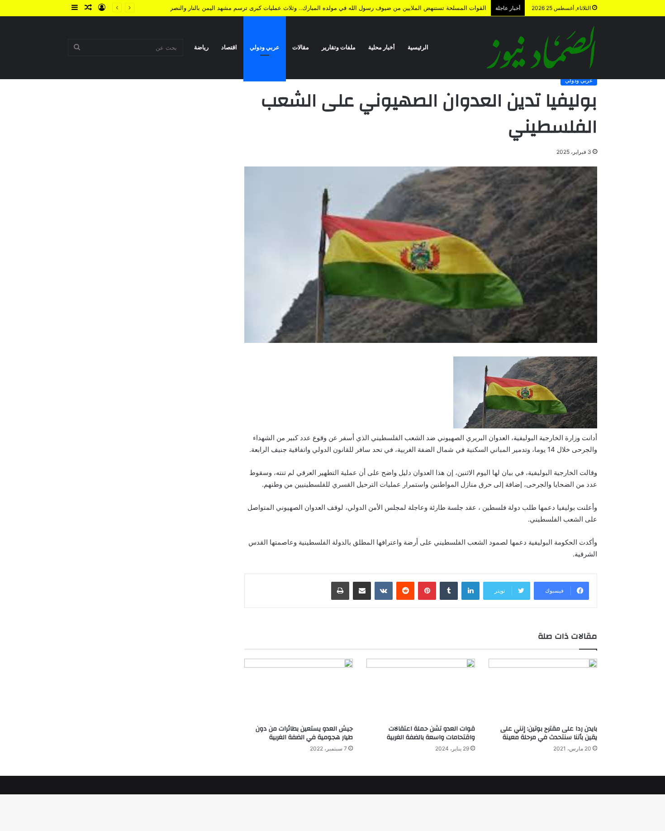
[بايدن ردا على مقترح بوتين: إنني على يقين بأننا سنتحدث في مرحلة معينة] (543, 689)
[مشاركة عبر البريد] (362, 591)
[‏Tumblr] (449, 591)
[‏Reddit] (405, 591)
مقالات (300, 47)
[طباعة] (340, 591)
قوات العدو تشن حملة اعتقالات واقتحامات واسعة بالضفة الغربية (431, 733)
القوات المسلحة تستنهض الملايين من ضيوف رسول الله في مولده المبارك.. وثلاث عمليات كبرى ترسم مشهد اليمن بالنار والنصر (328, 7)
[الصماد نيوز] (541, 47)
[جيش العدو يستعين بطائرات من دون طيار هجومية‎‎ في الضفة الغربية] (298, 689)
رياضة (201, 47)
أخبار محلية (381, 47)
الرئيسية (418, 47)
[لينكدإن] (470, 591)
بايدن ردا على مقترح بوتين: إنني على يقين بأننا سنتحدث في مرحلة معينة (548, 733)
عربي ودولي (265, 47)
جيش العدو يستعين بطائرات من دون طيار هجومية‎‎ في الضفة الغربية (304, 733)
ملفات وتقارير (339, 47)
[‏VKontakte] (384, 591)
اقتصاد (229, 47)
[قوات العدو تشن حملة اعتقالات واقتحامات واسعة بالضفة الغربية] (420, 689)
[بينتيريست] (427, 591)
